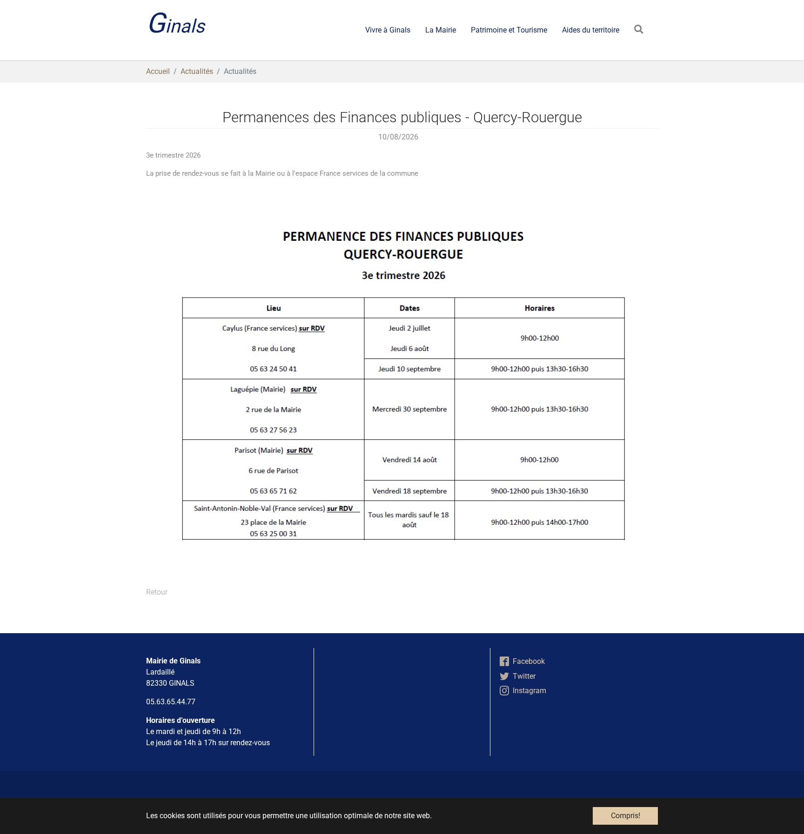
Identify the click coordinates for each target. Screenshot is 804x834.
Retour (157, 592)
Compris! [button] (625, 815)
